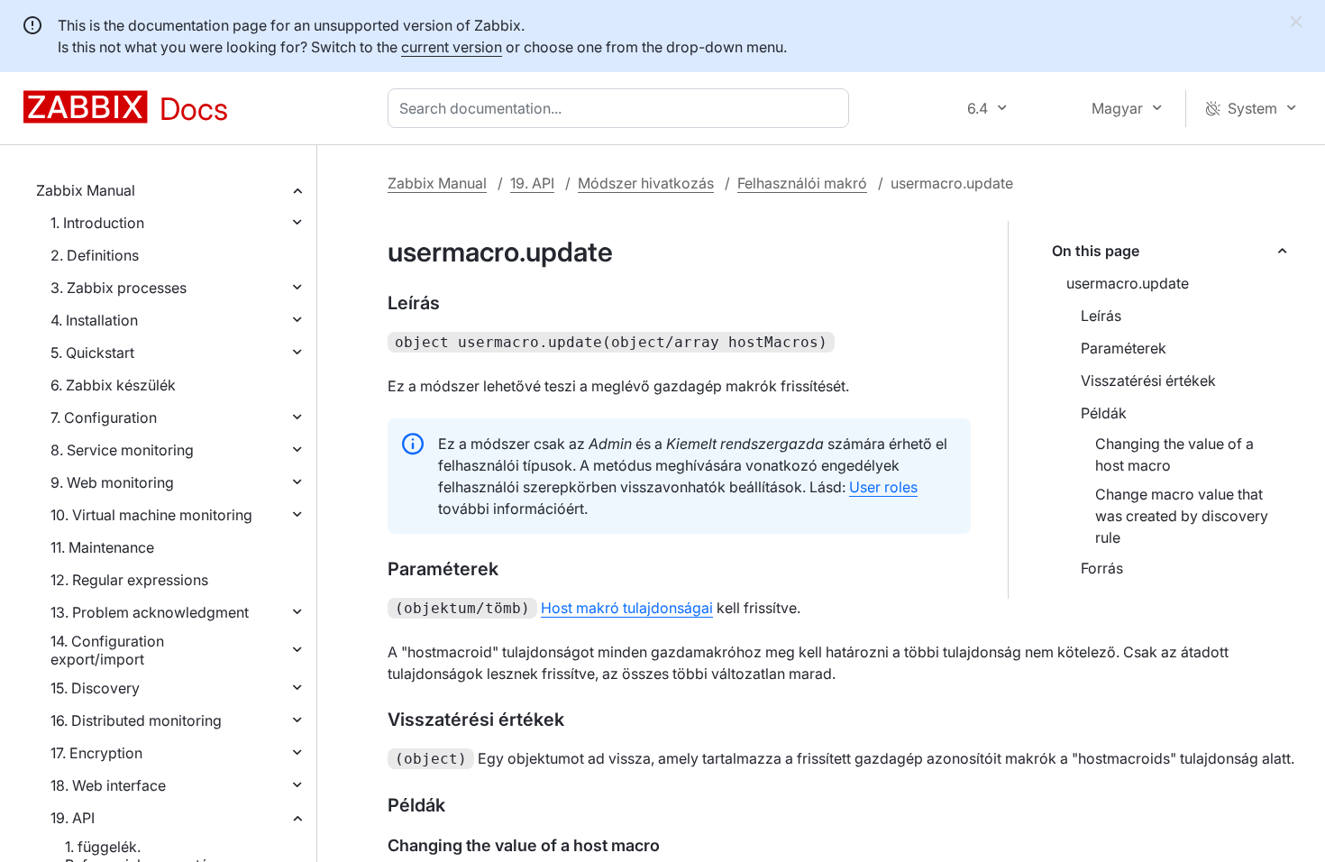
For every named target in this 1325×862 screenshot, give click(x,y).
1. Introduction (97, 223)
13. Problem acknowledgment (149, 612)
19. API (72, 818)
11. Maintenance (102, 547)
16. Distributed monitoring (136, 720)
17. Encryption (96, 753)
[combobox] (622, 108)
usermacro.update (1127, 283)
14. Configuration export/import (107, 650)
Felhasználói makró (802, 183)
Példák (1104, 413)
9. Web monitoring (112, 482)
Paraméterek (1123, 348)
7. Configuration (103, 417)
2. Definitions (94, 255)
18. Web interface (108, 785)
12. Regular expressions (129, 580)
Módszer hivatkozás (646, 183)
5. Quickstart (92, 353)
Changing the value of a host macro (1174, 454)
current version (451, 47)
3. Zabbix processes (118, 288)
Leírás (1101, 316)
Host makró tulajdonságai (627, 608)
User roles (883, 487)
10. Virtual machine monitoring (151, 515)
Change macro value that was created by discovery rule (1181, 515)
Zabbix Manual (85, 190)
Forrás (1102, 568)
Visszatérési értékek (1148, 380)
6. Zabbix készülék (113, 385)
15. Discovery (95, 688)
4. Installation (94, 320)
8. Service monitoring (122, 450)
